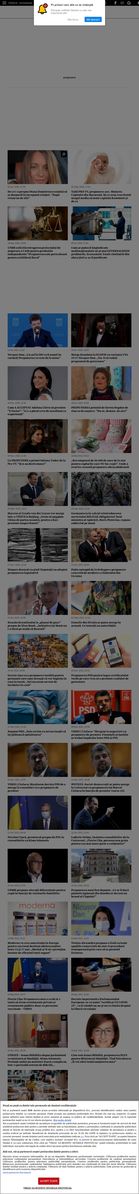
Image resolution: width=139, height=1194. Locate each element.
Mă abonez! (93, 19)
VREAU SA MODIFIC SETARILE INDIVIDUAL (47, 1188)
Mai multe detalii (62, 1120)
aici (82, 1137)
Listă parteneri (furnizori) (17, 1172)
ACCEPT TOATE (48, 1181)
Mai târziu (73, 19)
